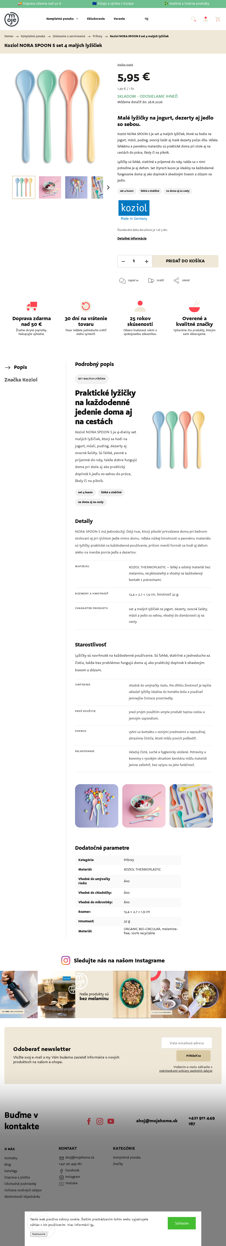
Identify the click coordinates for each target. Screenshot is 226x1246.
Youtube (110, 1121)
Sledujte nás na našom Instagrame (119, 961)
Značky (118, 1164)
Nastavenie (38, 1234)
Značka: (125, 65)
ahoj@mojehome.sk (156, 1121)
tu (92, 1225)
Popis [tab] (20, 367)
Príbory (129, 860)
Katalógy (10, 1171)
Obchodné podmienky (20, 1184)
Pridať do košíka (185, 261)
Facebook (88, 1121)
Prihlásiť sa (193, 1055)
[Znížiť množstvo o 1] (123, 261)
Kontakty (10, 1158)
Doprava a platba (17, 1177)
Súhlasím (182, 1223)
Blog (7, 1165)
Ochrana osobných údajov (23, 1190)
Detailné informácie (132, 238)
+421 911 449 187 (201, 1121)
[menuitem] (62, 19)
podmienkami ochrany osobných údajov (185, 1071)
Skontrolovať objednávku (22, 1197)
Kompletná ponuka (127, 1157)
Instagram (99, 1121)
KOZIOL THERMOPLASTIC (142, 869)
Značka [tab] (21, 380)
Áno (127, 881)
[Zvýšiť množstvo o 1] (146, 261)
